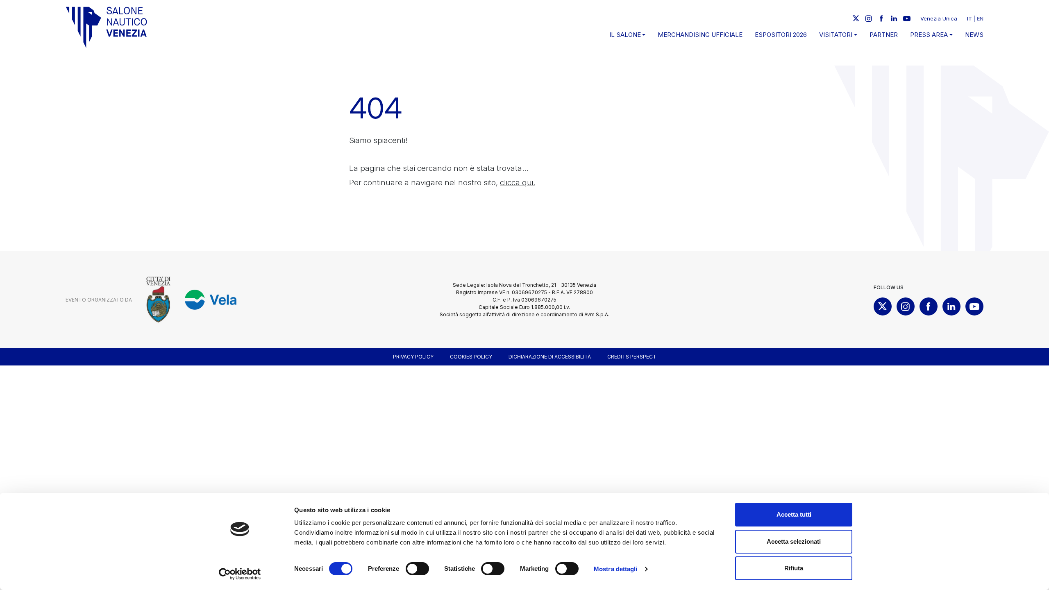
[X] (856, 18)
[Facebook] (881, 18)
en (980, 18)
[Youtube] (906, 18)
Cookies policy (471, 357)
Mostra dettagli (616, 568)
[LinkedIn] (894, 18)
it (969, 18)
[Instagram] (868, 18)
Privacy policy (413, 357)
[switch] (417, 568)
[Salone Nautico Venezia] (107, 27)
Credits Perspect (631, 357)
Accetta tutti (794, 514)
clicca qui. (517, 182)
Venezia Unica (938, 18)
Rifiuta (793, 568)
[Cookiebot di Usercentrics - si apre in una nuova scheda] (240, 574)
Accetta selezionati (794, 541)
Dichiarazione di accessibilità (550, 357)
